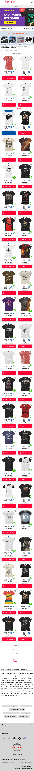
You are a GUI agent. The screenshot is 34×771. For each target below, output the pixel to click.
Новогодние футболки (24, 716)
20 (13, 653)
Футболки (11, 46)
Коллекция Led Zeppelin (23, 46)
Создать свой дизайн (8, 133)
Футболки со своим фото (10, 716)
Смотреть (10, 22)
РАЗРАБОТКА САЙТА (20, 768)
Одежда (6, 46)
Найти (32, 6)
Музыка (15, 46)
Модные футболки (26, 712)
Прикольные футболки (25, 706)
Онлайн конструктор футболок (17, 709)
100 (20, 653)
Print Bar (10, 2)
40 (17, 653)
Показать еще (17, 645)
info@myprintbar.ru (6, 735)
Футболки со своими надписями (11, 712)
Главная (2, 46)
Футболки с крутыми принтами (10, 706)
